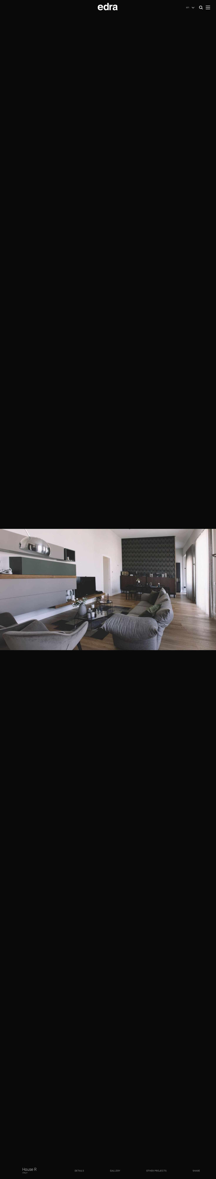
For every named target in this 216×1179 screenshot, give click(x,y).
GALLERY (115, 1170)
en (188, 7)
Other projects (156, 1170)
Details (79, 1170)
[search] (201, 7)
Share (196, 1170)
